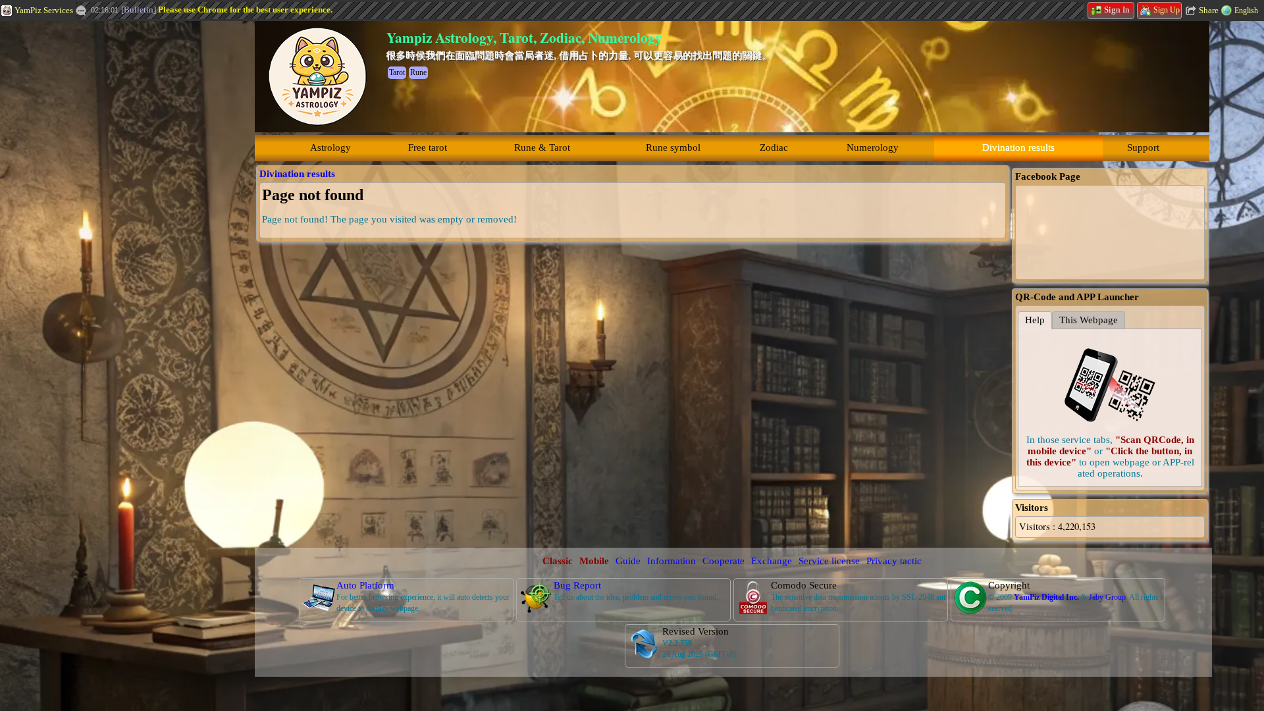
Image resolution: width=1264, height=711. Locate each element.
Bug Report (577, 585)
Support (1143, 147)
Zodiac (774, 147)
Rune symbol (673, 147)
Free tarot (427, 147)
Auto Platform (365, 585)
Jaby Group (1107, 597)
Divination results (1018, 147)
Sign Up (1166, 9)
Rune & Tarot (542, 147)
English (1246, 10)
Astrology (330, 147)
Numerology (873, 147)
